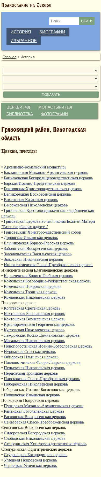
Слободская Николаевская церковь (34, 438)
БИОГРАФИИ (52, 32)
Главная (9, 57)
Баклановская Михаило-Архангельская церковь (46, 172)
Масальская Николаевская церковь (34, 340)
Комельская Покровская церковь (32, 286)
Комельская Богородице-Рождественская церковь (47, 280)
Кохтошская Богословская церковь (34, 313)
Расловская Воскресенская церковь (35, 416)
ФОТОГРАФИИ (54, 114)
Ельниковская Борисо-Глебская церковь (39, 242)
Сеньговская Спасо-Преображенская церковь (44, 422)
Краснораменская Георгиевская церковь (39, 324)
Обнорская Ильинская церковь (31, 356)
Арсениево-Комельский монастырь (35, 167)
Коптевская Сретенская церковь (32, 308)
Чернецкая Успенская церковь (30, 465)
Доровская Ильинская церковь (31, 237)
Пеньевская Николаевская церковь (34, 367)
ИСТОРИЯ (21, 32)
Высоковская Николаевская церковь (36, 204)
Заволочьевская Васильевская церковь (37, 253)
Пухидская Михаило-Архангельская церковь (43, 405)
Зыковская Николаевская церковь (33, 259)
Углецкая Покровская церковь (30, 460)
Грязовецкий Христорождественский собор (42, 232)
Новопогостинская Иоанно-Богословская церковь (48, 346)
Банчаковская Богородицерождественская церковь (48, 177)
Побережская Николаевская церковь (36, 384)
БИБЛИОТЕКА (19, 114)
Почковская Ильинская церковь (32, 394)
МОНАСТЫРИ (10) (55, 107)
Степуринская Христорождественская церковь (45, 443)
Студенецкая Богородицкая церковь (35, 454)
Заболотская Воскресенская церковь (36, 248)
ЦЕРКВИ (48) (18, 107)
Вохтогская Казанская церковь (31, 199)
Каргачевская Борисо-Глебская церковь (38, 275)
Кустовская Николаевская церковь (34, 329)
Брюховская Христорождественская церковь (43, 188)
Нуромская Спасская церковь (30, 351)
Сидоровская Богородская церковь (34, 432)
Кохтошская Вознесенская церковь (34, 318)
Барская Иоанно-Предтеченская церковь (39, 183)
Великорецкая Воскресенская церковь (37, 194)
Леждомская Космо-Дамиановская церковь (42, 335)
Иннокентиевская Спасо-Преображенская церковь (48, 264)
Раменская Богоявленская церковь (34, 411)
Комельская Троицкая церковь (30, 291)
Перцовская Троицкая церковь (31, 373)
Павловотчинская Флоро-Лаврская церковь (42, 362)
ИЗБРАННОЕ (24, 41)
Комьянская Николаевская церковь (34, 297)
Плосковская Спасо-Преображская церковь (42, 378)
